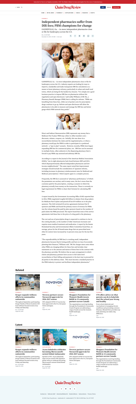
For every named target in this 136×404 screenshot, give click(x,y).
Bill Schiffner (46, 35)
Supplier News (69, 12)
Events (93, 12)
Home (42, 12)
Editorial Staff (51, 394)
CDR (43, 307)
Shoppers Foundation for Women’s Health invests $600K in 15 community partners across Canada (80, 298)
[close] (134, 2)
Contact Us (43, 394)
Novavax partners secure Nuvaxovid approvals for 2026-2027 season (52, 296)
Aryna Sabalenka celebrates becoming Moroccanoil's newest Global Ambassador (54, 351)
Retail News (50, 12)
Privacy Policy (92, 394)
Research (85, 12)
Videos (78, 12)
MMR (103, 7)
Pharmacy (59, 12)
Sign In (109, 7)
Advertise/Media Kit (62, 394)
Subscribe (116, 7)
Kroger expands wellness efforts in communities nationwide (26, 296)
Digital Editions (73, 394)
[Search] (21, 7)
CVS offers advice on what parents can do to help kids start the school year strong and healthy (107, 298)
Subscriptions (82, 394)
